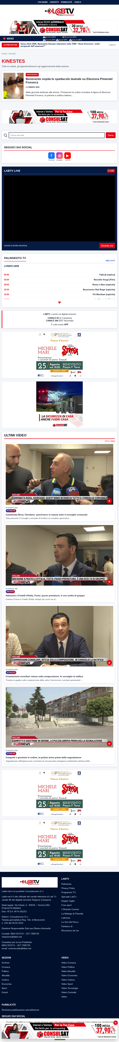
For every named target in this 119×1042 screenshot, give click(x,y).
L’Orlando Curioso (70, 909)
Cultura (5, 980)
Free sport (66, 905)
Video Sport (67, 984)
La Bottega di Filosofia (72, 913)
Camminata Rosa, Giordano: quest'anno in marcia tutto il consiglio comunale (46, 514)
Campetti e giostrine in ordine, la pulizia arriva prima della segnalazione (43, 757)
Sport (4, 988)
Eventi (5, 992)
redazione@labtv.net (12, 937)
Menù (9, 38)
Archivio (5, 962)
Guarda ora (107, 245)
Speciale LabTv (69, 896)
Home (4, 54)
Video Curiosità (68, 992)
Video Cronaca (68, 962)
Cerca (77, 2)
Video (64, 996)
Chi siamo (43, 2)
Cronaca (6, 967)
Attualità (6, 975)
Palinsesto (66, 884)
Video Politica (68, 967)
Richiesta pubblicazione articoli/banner (20, 1010)
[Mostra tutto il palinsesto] (59, 302)
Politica (5, 971)
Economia (6, 984)
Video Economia (69, 975)
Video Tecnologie (69, 988)
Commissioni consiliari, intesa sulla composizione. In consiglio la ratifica (44, 676)
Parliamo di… (68, 926)
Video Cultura (68, 980)
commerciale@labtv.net (19, 948)
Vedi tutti (110, 261)
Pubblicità (66, 2)
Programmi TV (68, 892)
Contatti (54, 2)
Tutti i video (110, 441)
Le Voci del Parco (69, 922)
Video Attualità (68, 971)
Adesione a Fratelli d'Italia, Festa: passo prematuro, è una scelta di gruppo (45, 595)
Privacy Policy (68, 888)
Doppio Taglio (68, 901)
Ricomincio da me (70, 930)
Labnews (65, 918)
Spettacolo (32, 74)
